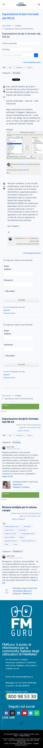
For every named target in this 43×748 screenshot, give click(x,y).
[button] (21, 723)
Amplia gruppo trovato (11, 526)
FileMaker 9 (21, 519)
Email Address (7, 267)
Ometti (21, 537)
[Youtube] (24, 713)
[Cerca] (39, 4)
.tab (10, 67)
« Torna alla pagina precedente (31, 62)
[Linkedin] (18, 713)
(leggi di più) (7, 476)
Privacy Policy (24, 736)
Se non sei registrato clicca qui (14, 307)
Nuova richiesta (9, 537)
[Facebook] (6, 713)
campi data (26, 526)
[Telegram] (30, 713)
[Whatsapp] (36, 713)
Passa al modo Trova (28, 541)
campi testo (22, 530)
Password (8, 280)
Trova (15, 544)
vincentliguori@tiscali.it (22, 591)
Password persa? (9, 313)
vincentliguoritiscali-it (34, 513)
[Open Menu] (3, 4)
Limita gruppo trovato (27, 533)
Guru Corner (6, 26)
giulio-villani (27, 238)
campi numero (9, 530)
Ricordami (10, 291)
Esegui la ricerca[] (10, 533)
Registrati (6, 310)
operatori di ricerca (11, 541)
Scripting (18, 26)
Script (29, 67)
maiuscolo (19, 67)
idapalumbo (23, 164)
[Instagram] (12, 713)
